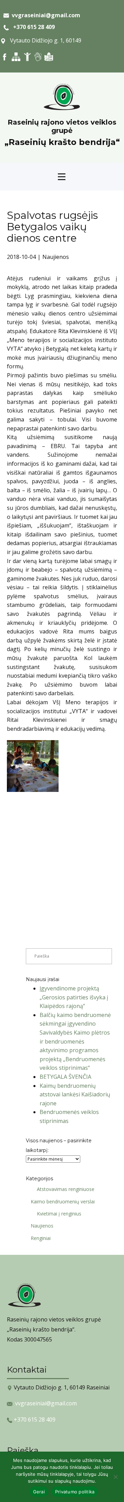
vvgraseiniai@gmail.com (46, 1403)
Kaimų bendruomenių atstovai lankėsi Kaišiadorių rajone (75, 1094)
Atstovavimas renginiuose (65, 1189)
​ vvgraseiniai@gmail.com (44, 15)
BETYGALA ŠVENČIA (65, 1077)
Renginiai (41, 1238)
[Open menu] (61, 177)
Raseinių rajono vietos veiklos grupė (62, 126)
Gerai (39, 1491)
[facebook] (4, 56)
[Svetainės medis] (16, 56)
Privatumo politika (75, 1491)
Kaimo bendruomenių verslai (63, 1201)
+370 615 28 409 (32, 27)
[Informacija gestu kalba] (38, 56)
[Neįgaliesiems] (27, 56)
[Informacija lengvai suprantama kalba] (48, 56)
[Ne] (115, 1476)
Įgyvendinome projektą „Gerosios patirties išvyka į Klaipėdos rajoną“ (74, 997)
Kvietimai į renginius (59, 1213)
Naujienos (55, 257)
